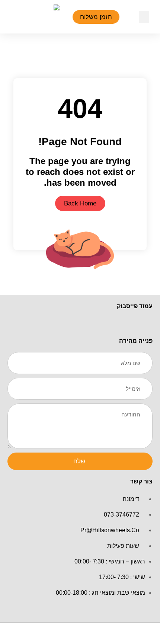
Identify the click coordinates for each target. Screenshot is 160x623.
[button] (144, 17)
